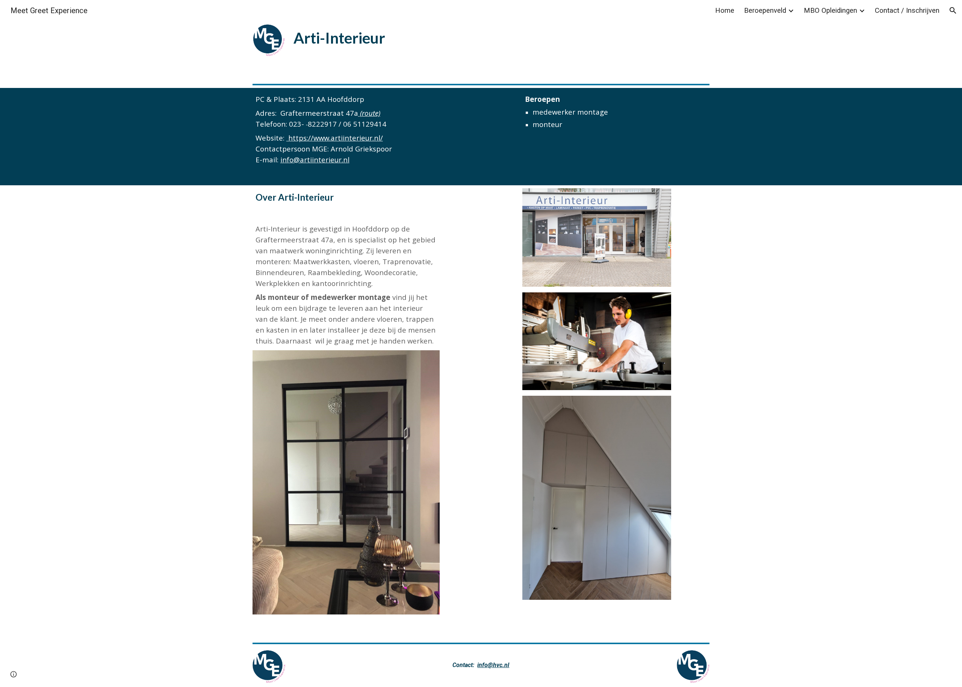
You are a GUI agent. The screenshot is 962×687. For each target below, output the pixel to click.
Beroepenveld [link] (765, 10)
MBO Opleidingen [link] (830, 10)
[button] (953, 11)
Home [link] (724, 10)
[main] (384, 37)
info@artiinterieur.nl (314, 159)
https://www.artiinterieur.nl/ (334, 137)
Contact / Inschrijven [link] (907, 10)
